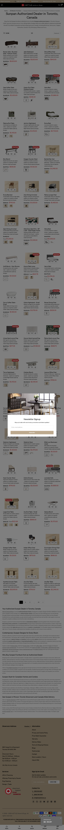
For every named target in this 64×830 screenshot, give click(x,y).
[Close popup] (61, 818)
